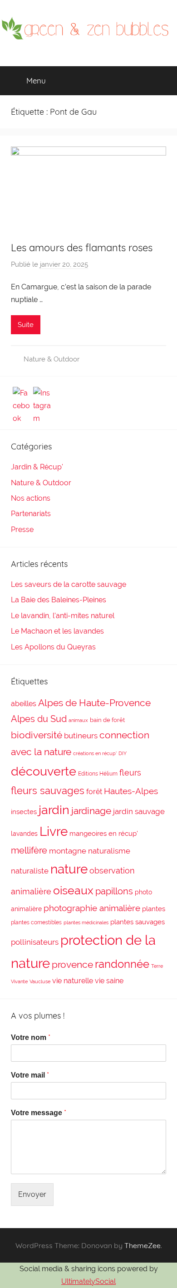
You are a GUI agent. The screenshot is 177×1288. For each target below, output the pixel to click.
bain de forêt (107, 720)
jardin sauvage (139, 811)
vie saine (109, 980)
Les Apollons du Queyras (53, 647)
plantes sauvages (137, 922)
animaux (78, 720)
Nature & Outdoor (51, 359)
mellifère (29, 850)
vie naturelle (72, 980)
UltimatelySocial (88, 1281)
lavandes (24, 833)
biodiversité (36, 735)
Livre (53, 831)
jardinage (91, 810)
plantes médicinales (86, 922)
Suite (26, 325)
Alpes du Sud (39, 718)
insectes (24, 812)
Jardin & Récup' (37, 467)
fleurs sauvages (47, 790)
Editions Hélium (98, 774)
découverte (43, 771)
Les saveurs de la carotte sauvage (68, 584)
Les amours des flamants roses (81, 247)
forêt (94, 791)
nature (69, 869)
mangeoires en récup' (103, 833)
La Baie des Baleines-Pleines (58, 599)
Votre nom (30, 1037)
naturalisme (109, 850)
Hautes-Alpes (131, 791)
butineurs (81, 735)
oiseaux (73, 890)
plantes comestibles (36, 922)
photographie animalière (92, 908)
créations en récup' (95, 753)
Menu (36, 80)
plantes (153, 909)
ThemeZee (142, 1245)
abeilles (23, 703)
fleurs (130, 772)
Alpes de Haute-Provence (94, 702)
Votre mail (30, 1075)
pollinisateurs (35, 941)
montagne (67, 850)
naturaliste (30, 870)
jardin (54, 810)
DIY (122, 753)
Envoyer (32, 1194)
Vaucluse (40, 981)
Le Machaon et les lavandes (57, 631)
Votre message (38, 1112)
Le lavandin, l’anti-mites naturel (62, 615)
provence (72, 964)
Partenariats (31, 513)
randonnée (122, 964)
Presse (22, 529)
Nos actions (30, 498)
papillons (114, 891)
